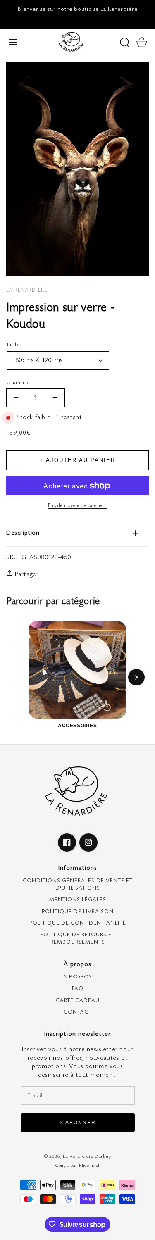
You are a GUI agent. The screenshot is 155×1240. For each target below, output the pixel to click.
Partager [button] (25, 574)
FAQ (77, 988)
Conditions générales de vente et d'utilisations (78, 884)
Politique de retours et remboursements (77, 938)
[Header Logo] (71, 42)
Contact (78, 1012)
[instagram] (88, 842)
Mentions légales (77, 899)
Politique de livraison (78, 911)
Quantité (18, 382)
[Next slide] (136, 677)
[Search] (124, 42)
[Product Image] (77, 169)
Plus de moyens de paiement (77, 505)
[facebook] (67, 842)
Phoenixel (89, 1165)
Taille (36, 344)
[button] (13, 42)
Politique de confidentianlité (77, 923)
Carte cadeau (78, 1000)
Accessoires (77, 725)
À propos (77, 976)
